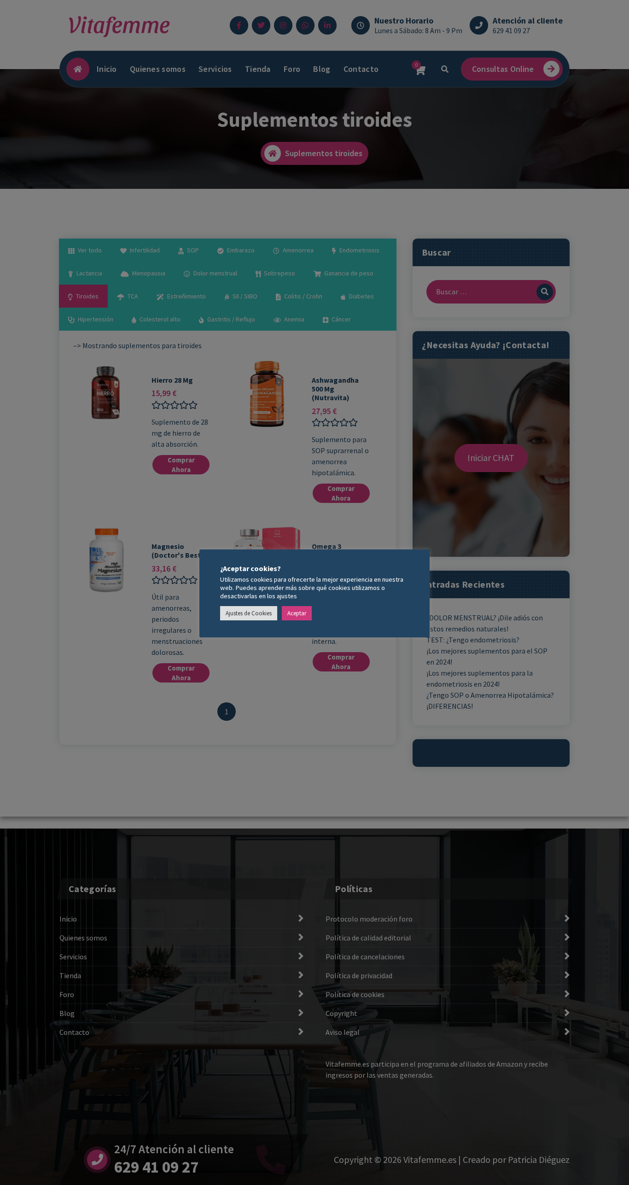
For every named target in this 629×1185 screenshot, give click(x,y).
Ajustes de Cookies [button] (249, 613)
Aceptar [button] (296, 613)
